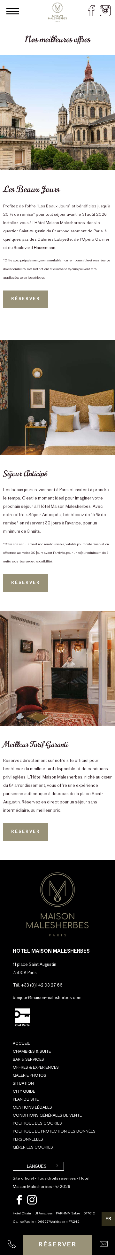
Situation (23, 1084)
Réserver (58, 1245)
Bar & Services (28, 1060)
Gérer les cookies (33, 1148)
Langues (37, 1166)
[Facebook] (19, 1203)
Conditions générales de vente (47, 1116)
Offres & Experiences (36, 1068)
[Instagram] (32, 1203)
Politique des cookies (37, 1124)
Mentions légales (32, 1108)
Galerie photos (29, 1076)
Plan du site (26, 1100)
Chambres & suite (32, 1052)
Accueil (21, 1044)
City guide (24, 1092)
